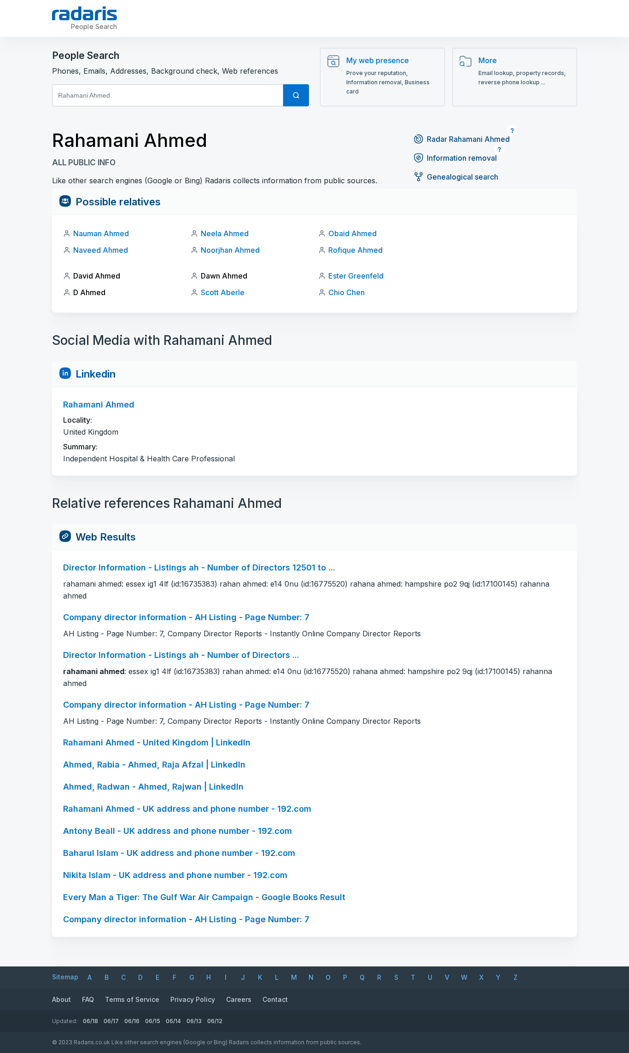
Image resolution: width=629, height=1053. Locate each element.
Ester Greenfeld (356, 275)
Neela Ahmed (225, 233)
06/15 (152, 1021)
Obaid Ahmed (352, 233)
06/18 (90, 1021)
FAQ (88, 999)
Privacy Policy (192, 999)
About (61, 999)
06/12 (214, 1021)
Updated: (64, 1021)
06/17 (111, 1021)
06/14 (173, 1021)
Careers (238, 999)
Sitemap (65, 977)
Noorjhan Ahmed (230, 250)
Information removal (462, 158)
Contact (275, 999)
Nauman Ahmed (101, 233)
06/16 (132, 1021)
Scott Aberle (223, 292)
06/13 (194, 1021)
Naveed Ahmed (100, 250)
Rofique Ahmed (355, 250)
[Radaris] (84, 13)
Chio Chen (346, 292)
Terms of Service (132, 999)
